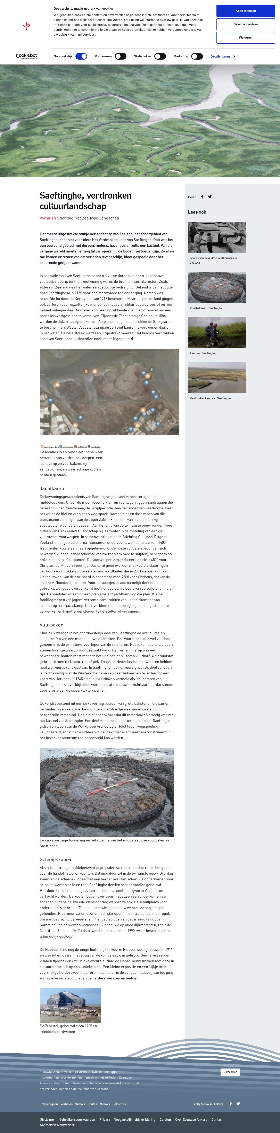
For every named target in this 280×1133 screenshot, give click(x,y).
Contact (217, 1120)
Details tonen (220, 56)
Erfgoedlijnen (49, 1104)
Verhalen (66, 1104)
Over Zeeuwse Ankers (191, 1120)
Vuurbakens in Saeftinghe (206, 308)
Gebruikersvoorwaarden (77, 1120)
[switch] (120, 56)
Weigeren (246, 37)
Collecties (119, 1104)
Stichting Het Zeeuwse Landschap (88, 217)
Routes (92, 1104)
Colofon (165, 1120)
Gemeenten (230, 1072)
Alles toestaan (246, 10)
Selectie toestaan (246, 24)
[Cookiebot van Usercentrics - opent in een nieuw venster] (26, 56)
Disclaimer (47, 1120)
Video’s (80, 1104)
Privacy (104, 1120)
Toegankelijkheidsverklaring (134, 1120)
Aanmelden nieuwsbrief (57, 1125)
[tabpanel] (140, 120)
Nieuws (105, 1104)
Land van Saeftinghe (202, 353)
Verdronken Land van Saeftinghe (210, 398)
